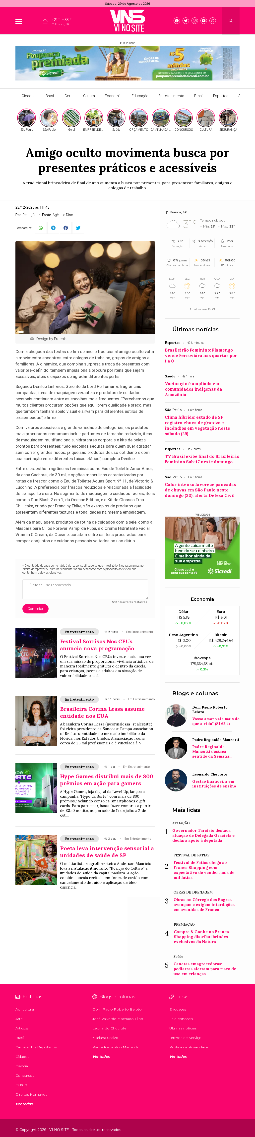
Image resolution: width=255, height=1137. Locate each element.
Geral (68, 96)
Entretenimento (171, 96)
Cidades (29, 96)
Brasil (50, 96)
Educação (139, 96)
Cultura (89, 96)
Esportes (220, 96)
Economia (113, 96)
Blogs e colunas (195, 693)
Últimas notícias (195, 329)
